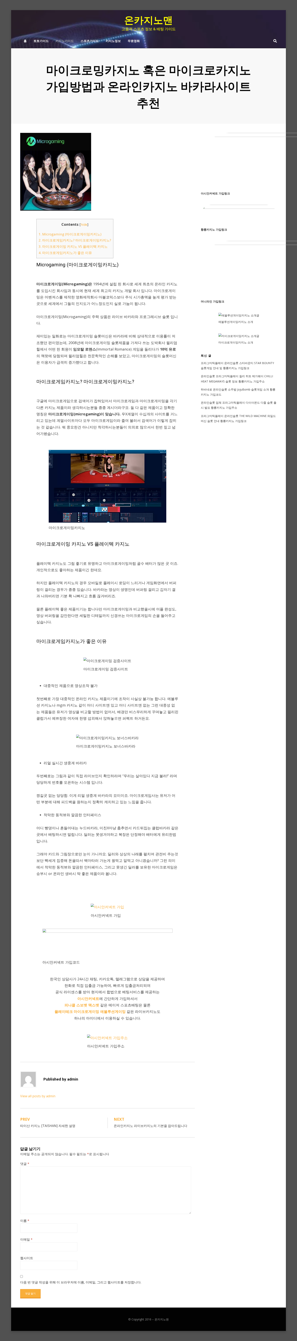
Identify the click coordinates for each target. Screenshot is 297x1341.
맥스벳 (93, 1005)
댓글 (24, 1163)
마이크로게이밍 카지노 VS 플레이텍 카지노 (73, 246)
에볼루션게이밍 (113, 1011)
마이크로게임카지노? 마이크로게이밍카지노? (75, 240)
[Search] (274, 40)
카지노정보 (113, 40)
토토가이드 (41, 40)
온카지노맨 (148, 20)
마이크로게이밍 (86, 1011)
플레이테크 (64, 1011)
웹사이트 (26, 1258)
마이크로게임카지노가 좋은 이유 (65, 252)
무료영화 (134, 40)
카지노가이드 (65, 40)
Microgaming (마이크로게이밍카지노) (70, 234)
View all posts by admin (37, 1096)
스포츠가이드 (90, 40)
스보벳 (81, 1005)
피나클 (69, 1005)
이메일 (26, 1239)
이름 (24, 1220)
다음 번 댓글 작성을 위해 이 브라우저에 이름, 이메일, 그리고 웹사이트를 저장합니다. (80, 1282)
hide (84, 224)
